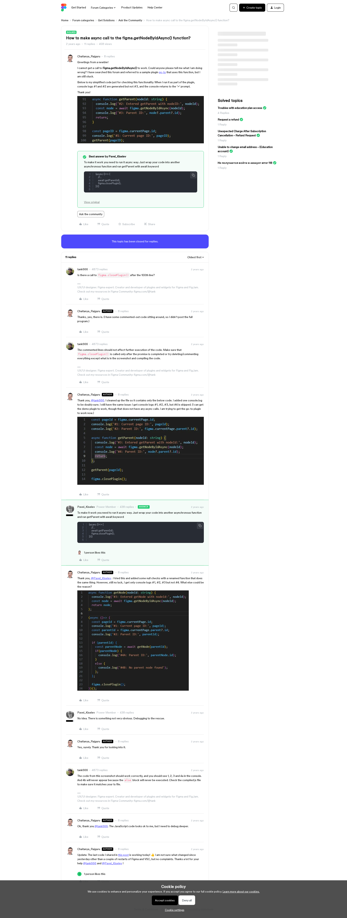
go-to (162, 72)
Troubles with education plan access (240, 107)
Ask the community (90, 214)
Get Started (78, 7)
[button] (252, 8)
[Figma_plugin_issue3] (133, 689)
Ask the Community (130, 20)
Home (64, 20)
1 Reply (222, 124)
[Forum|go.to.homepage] (63, 8)
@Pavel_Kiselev (101, 578)
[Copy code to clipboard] (193, 175)
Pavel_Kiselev (86, 506)
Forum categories (83, 20)
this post (123, 854)
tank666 (82, 269)
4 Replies (223, 112)
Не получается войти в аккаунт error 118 (245, 162)
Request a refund (228, 119)
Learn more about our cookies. (241, 891)
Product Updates (132, 7)
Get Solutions (106, 20)
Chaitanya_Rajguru (88, 56)
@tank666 (97, 400)
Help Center (154, 7)
